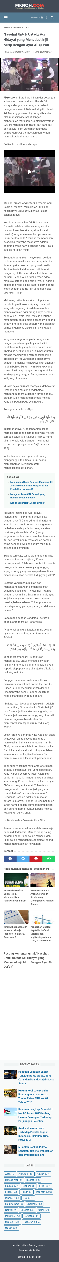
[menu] (7, 17)
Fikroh (11, 1192)
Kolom (28, 1198)
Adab (10, 1174)
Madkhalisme (14, 1204)
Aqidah (43, 1174)
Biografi (33, 1180)
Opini (43, 1210)
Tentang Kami (36, 1245)
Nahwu (11, 1210)
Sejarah (12, 1222)
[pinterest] (36, 859)
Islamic (12, 1198)
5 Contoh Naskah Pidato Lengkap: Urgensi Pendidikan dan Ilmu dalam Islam (35, 1151)
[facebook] (10, 859)
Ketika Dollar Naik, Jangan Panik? (27, 503)
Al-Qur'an (26, 1174)
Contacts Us (19, 1245)
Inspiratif (44, 1192)
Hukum (26, 1192)
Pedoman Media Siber (30, 1250)
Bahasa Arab (13, 1180)
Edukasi (12, 1186)
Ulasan (11, 1228)
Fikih (44, 1186)
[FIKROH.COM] (29, 6)
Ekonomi (28, 1186)
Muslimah (34, 1204)
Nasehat (27, 1210)
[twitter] (23, 859)
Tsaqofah (31, 1222)
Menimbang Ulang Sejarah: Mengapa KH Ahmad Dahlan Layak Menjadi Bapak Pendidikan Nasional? (31, 485)
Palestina (12, 1216)
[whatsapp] (48, 859)
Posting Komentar (42, 52)
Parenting (31, 1216)
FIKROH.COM (34, 1257)
